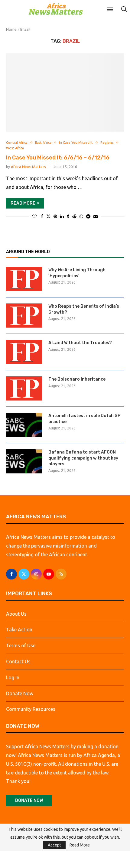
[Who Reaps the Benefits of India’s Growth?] (24, 315)
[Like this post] (34, 216)
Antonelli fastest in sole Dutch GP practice (84, 418)
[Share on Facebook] (42, 216)
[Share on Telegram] (88, 216)
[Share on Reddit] (74, 216)
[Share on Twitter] (48, 216)
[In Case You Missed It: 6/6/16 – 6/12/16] (65, 92)
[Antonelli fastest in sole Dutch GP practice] (24, 425)
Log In (12, 677)
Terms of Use (20, 645)
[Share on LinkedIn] (62, 216)
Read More (80, 845)
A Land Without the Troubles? (80, 342)
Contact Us (18, 661)
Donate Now (19, 693)
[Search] (124, 9)
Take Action (19, 629)
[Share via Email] (95, 216)
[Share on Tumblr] (68, 216)
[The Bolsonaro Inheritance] (24, 388)
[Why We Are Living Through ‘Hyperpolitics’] (24, 279)
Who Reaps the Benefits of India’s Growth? (83, 309)
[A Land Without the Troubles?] (24, 352)
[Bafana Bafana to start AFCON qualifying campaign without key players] (24, 461)
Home (11, 29)
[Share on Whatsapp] (81, 216)
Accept (54, 845)
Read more (23, 203)
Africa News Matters (28, 167)
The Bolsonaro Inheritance (77, 379)
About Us (16, 614)
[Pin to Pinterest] (55, 216)
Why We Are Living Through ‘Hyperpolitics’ (77, 272)
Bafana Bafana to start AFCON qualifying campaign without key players (83, 458)
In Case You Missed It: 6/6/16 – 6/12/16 (57, 157)
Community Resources (30, 709)
